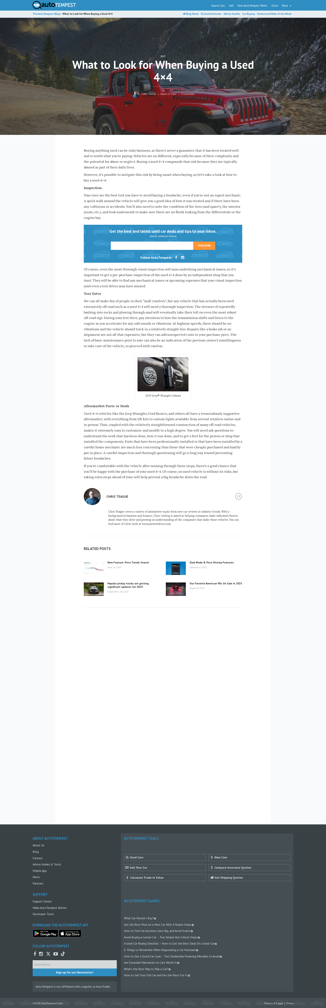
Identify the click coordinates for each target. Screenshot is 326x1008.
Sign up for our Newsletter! (74, 972)
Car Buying (248, 13)
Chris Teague (148, 94)
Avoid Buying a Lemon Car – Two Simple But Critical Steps (160, 937)
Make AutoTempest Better (50, 908)
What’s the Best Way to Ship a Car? (146, 969)
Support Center (42, 901)
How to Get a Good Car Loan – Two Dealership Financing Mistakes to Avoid (171, 956)
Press (290, 1003)
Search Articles (212, 13)
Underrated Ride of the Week (274, 13)
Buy (163, 56)
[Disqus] (163, 666)
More (285, 5)
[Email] (239, 497)
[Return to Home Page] (54, 5)
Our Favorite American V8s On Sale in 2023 (216, 583)
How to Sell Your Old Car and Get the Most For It (156, 975)
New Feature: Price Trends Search (128, 562)
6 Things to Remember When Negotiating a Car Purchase (160, 950)
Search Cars (218, 5)
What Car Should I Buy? (139, 918)
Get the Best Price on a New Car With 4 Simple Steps (157, 924)
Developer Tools (43, 914)
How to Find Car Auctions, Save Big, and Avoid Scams (157, 931)
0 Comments (187, 94)
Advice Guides (232, 13)
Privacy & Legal (273, 1003)
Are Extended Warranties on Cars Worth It (150, 962)
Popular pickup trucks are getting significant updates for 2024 (128, 585)
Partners (38, 883)
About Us (38, 845)
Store (274, 5)
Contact (38, 858)
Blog (36, 852)
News (36, 877)
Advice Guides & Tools (47, 864)
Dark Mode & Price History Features (212, 562)
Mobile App (40, 871)
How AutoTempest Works (252, 5)
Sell (231, 5)
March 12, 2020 (168, 94)
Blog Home (192, 13)
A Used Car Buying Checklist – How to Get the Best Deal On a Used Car (169, 943)
